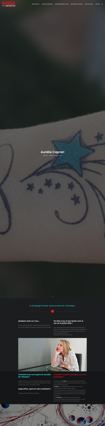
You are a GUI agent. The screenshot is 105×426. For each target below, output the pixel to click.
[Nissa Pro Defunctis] (8, 4)
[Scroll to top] (102, 421)
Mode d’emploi (35, 4)
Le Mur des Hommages (47, 4)
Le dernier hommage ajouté (62, 4)
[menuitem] (35, 4)
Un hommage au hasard (77, 4)
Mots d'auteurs (54, 155)
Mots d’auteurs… (89, 4)
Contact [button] (97, 4)
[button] (102, 4)
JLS (61, 155)
